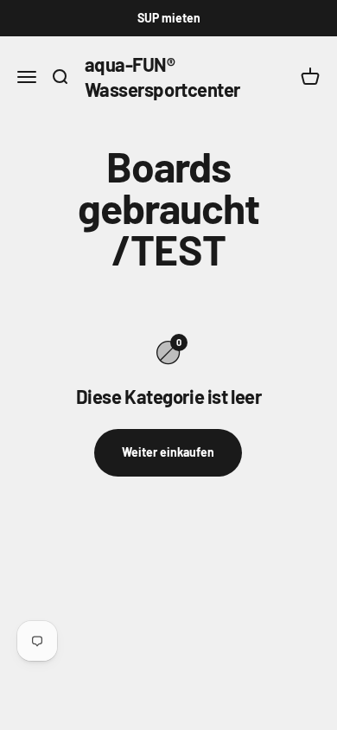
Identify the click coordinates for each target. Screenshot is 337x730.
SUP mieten (168, 17)
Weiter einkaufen (168, 452)
